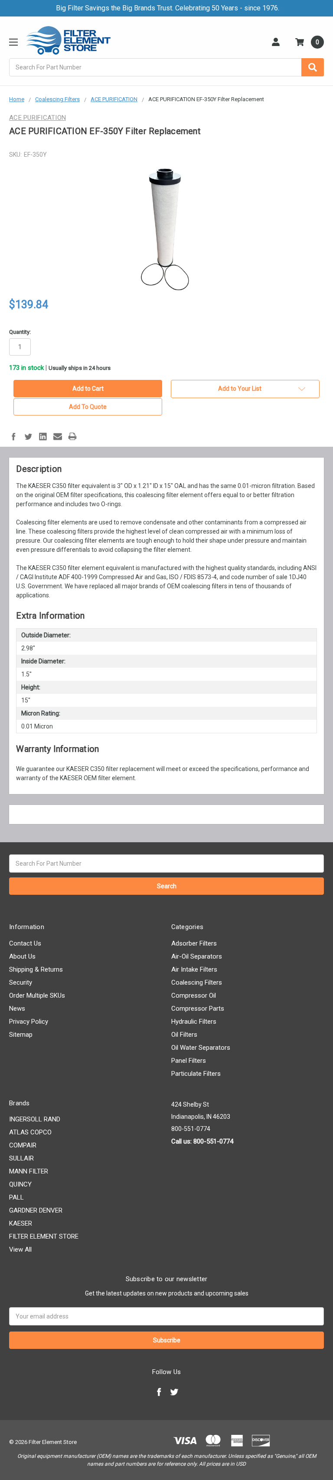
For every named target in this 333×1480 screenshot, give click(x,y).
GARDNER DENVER (35, 1210)
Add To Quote (88, 406)
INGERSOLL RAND (34, 1119)
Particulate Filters (196, 1074)
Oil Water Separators (200, 1047)
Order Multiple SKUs (37, 995)
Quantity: (20, 332)
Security (20, 982)
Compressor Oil (193, 995)
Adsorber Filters (194, 943)
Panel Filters (188, 1061)
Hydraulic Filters (193, 1021)
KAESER (20, 1223)
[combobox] (166, 67)
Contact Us (25, 943)
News (17, 1008)
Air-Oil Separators (196, 956)
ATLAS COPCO (30, 1132)
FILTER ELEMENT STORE (43, 1236)
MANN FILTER (28, 1171)
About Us (22, 956)
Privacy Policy (28, 1021)
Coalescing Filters (196, 982)
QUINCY (20, 1184)
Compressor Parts (197, 1008)
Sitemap (21, 1034)
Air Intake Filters (194, 969)
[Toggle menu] (13, 42)
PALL (16, 1197)
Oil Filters (184, 1034)
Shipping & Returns (36, 969)
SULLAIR (21, 1158)
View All (20, 1249)
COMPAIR (22, 1145)
